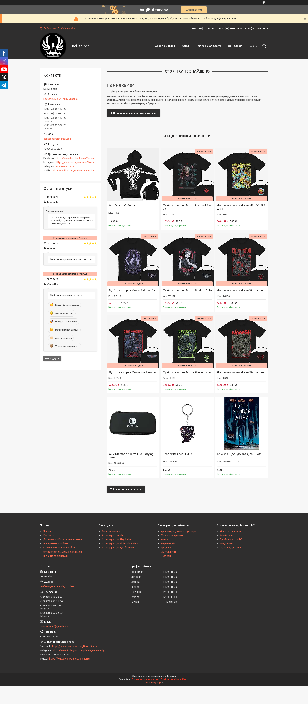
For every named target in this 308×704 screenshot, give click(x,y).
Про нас (47, 531)
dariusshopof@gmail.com (57, 138)
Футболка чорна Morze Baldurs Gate (132, 290)
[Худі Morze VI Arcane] (133, 174)
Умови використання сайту (59, 547)
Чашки (164, 539)
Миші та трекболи (230, 531)
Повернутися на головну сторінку (135, 113)
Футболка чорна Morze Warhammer (241, 290)
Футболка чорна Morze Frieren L (67, 295)
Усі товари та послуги (124, 489)
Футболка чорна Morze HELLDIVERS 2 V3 (241, 207)
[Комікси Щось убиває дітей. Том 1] (241, 423)
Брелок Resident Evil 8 (177, 454)
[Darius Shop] (53, 46)
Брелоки (166, 547)
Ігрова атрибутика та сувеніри (178, 531)
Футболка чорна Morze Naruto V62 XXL (71, 259)
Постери (166, 556)
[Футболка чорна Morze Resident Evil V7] (187, 174)
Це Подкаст (235, 45)
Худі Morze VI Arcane (122, 205)
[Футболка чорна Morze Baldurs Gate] (133, 259)
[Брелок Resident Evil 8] (187, 423)
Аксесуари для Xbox (113, 535)
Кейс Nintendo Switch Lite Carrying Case (130, 455)
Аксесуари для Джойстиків (118, 547)
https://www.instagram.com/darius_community (82, 162)
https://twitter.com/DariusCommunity (73, 170)
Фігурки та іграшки (172, 535)
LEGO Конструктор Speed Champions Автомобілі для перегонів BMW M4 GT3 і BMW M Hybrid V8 (71, 220)
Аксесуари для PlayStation (117, 539)
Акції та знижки (165, 45)
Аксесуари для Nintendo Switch (120, 543)
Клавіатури (226, 535)
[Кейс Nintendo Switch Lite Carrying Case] (133, 423)
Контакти (48, 535)
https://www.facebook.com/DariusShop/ (78, 158)
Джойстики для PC (231, 539)
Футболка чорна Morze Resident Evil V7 (187, 207)
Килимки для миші (230, 547)
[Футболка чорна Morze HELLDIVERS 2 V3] (241, 174)
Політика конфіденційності (175, 679)
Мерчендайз (168, 543)
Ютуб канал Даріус (209, 45)
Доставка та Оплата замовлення (62, 539)
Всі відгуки (52, 358)
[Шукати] (263, 46)
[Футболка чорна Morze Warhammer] (241, 259)
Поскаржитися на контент (146, 679)
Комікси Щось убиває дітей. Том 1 (240, 454)
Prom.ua (171, 676)
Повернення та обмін (55, 543)
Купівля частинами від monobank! (62, 551)
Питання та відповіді (55, 556)
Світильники (168, 551)
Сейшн (186, 45)
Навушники (226, 543)
